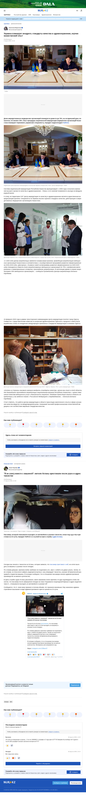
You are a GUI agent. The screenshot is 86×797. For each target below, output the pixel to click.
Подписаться (75, 685)
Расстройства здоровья (20, 14)
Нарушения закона (19, 463)
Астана (6, 701)
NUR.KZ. (66, 123)
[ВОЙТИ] (81, 10)
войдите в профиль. (54, 440)
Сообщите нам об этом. (30, 412)
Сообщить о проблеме (60, 783)
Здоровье (7, 14)
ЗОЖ (29, 14)
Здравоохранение (46, 14)
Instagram (75, 454)
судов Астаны (57, 537)
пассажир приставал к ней (59, 564)
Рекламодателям (76, 783)
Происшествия (8, 463)
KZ (77, 10)
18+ (11, 701)
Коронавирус (36, 14)
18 (10, 715)
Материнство (56, 14)
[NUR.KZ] (43, 10)
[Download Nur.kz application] (43, 4)
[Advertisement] (43, 104)
